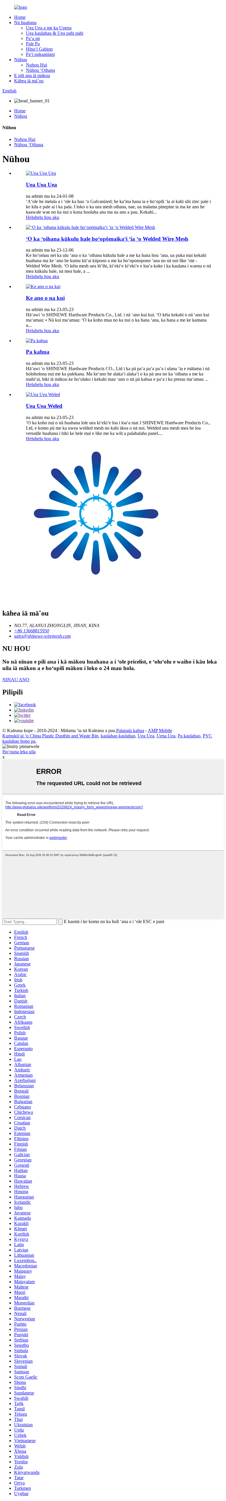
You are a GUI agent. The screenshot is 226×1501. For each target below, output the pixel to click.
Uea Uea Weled (44, 406)
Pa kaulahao (189, 735)
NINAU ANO (15, 679)
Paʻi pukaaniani (40, 54)
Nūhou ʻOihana (40, 70)
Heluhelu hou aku (42, 217)
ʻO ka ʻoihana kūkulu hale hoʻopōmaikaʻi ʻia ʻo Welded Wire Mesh (107, 239)
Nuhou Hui (36, 64)
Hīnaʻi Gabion (39, 48)
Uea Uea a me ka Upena (49, 27)
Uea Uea (146, 735)
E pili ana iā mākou (32, 75)
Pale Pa (33, 43)
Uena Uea (166, 735)
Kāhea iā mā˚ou (29, 80)
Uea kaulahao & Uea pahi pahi (54, 33)
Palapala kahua (130, 730)
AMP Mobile (160, 730)
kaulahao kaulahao (118, 735)
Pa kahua (37, 352)
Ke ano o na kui (45, 298)
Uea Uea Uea (41, 185)
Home (20, 17)
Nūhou (20, 59)
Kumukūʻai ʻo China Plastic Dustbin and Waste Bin (50, 735)
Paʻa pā (33, 38)
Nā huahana (25, 22)
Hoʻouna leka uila (19, 751)
